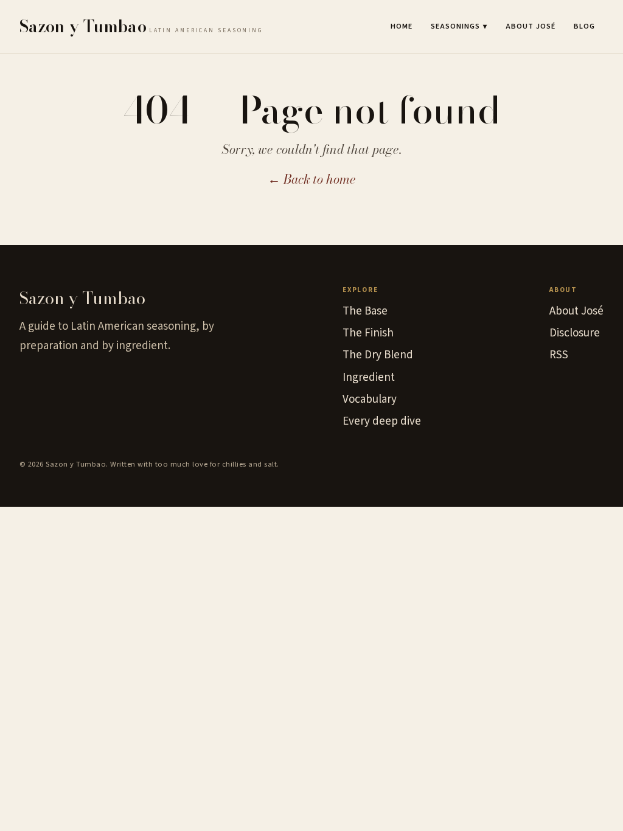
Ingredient (369, 377)
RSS (558, 355)
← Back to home (312, 179)
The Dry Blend (378, 355)
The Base (365, 311)
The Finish (368, 333)
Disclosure (574, 333)
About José (530, 26)
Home (401, 26)
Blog (584, 26)
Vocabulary (370, 399)
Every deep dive (382, 421)
